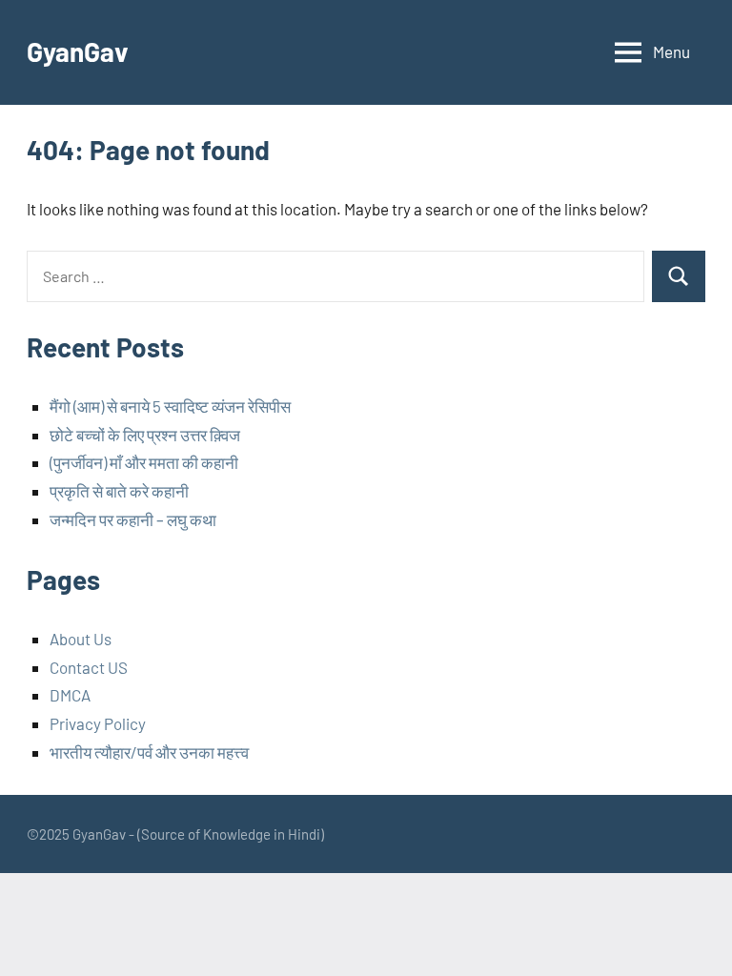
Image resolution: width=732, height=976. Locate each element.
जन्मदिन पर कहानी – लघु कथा (133, 519)
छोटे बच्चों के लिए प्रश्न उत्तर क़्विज (145, 434)
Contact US (89, 667)
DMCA (70, 694)
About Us (81, 638)
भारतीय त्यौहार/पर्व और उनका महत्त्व (149, 752)
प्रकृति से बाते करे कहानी (119, 490)
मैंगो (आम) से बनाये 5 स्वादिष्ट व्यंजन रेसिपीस (170, 406)
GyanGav (78, 51)
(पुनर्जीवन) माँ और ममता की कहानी (144, 462)
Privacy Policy (98, 723)
